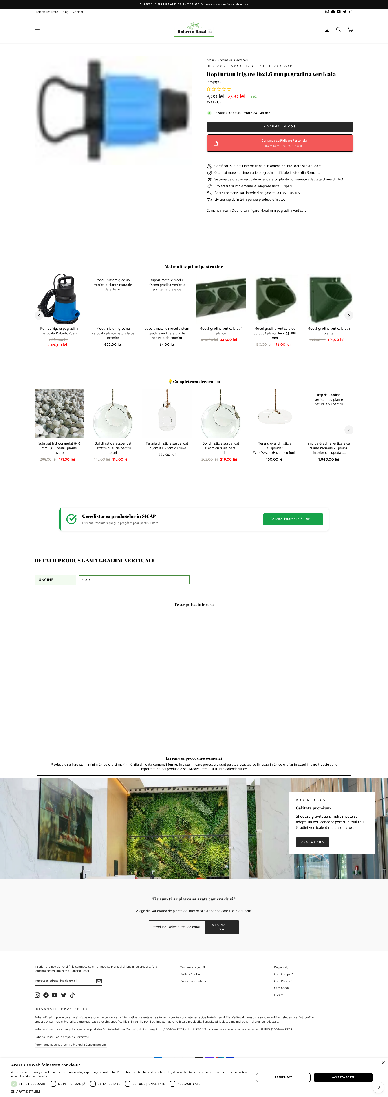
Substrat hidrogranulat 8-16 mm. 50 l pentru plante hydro (59, 448)
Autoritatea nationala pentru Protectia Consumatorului (71, 1044)
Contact (78, 11)
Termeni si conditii (192, 967)
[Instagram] (37, 995)
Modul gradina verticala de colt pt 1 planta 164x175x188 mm (275, 333)
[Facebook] (46, 995)
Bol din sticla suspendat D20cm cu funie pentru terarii (113, 448)
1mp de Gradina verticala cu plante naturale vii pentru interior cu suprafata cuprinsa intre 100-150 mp (329, 451)
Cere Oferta (282, 988)
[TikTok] (72, 995)
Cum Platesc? (283, 981)
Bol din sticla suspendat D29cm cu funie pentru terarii (221, 448)
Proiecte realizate (46, 11)
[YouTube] (54, 995)
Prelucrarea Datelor (193, 981)
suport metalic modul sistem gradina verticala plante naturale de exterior (167, 333)
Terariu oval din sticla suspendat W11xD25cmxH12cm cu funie (275, 448)
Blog (65, 11)
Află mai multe (58, 1076)
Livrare (278, 994)
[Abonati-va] (99, 981)
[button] (219, 90)
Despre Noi (281, 967)
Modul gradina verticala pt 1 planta (328, 331)
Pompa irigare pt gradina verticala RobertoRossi (59, 331)
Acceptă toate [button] (343, 1077)
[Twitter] (63, 995)
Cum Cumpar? (283, 974)
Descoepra (312, 842)
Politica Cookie (190, 974)
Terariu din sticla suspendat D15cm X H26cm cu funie (167, 446)
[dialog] (194, 1077)
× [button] (383, 1063)
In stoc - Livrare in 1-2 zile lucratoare (251, 66)
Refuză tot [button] (283, 1077)
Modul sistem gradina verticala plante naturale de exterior (113, 333)
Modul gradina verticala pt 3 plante (220, 331)
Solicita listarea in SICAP (293, 519)
